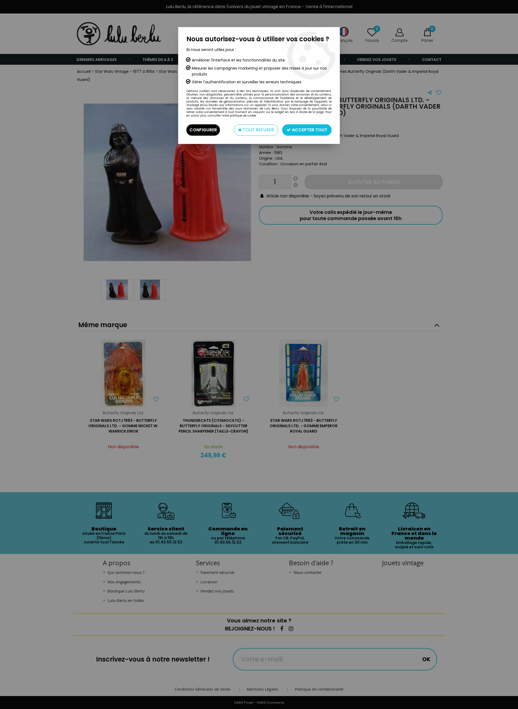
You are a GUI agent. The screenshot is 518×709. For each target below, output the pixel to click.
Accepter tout (309, 130)
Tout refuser (258, 130)
